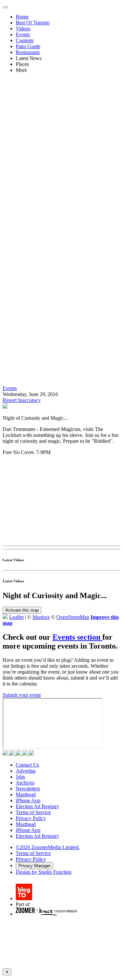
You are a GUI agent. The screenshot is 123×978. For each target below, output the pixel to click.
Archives (25, 782)
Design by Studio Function (44, 872)
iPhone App (28, 800)
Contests (24, 40)
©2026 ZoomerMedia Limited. (48, 847)
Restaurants (28, 52)
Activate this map (22, 610)
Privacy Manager (34, 865)
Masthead (26, 794)
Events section (77, 637)
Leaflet (16, 617)
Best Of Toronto (33, 22)
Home (22, 16)
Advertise (26, 771)
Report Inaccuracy (22, 400)
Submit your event (22, 695)
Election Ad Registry (37, 806)
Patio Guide (28, 46)
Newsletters (28, 788)
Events (23, 34)
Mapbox (41, 617)
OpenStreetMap (72, 617)
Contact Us (27, 765)
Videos (23, 28)
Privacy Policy (31, 818)
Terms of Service (33, 812)
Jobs (20, 776)
